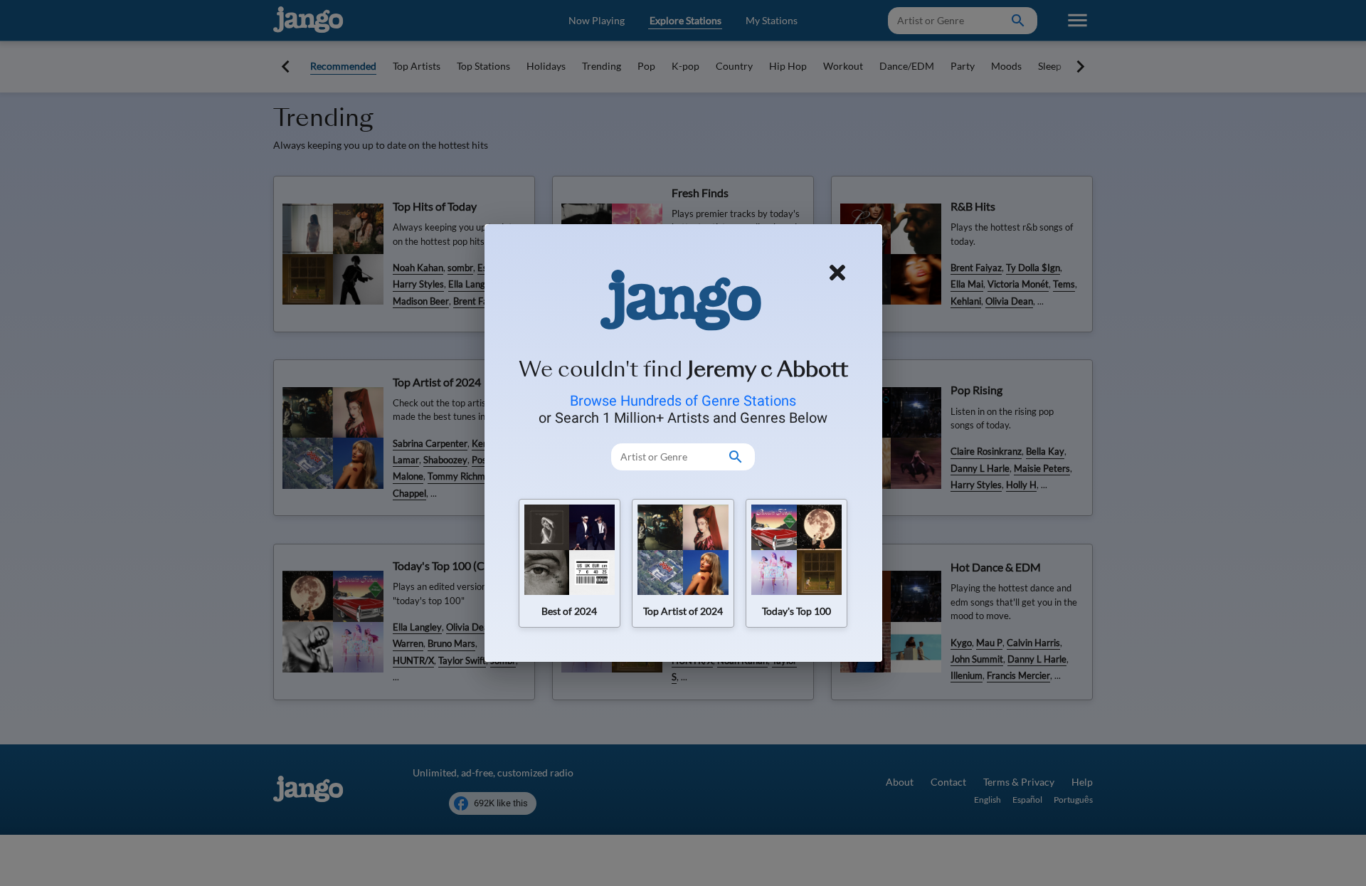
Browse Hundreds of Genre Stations (683, 400)
